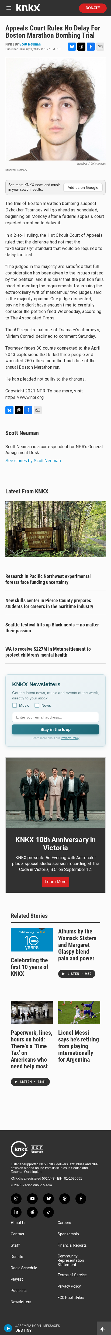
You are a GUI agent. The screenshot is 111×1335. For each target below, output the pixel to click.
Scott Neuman (30, 44)
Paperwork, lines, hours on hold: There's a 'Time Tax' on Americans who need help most (31, 1049)
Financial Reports (72, 1245)
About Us (18, 1223)
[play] (8, 1328)
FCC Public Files (71, 1298)
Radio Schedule (24, 1268)
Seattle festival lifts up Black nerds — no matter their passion (52, 627)
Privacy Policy (70, 738)
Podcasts (19, 1291)
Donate (93, 8)
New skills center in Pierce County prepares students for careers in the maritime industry (49, 603)
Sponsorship (68, 1234)
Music (24, 705)
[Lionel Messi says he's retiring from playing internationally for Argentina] (79, 1012)
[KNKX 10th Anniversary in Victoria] (55, 793)
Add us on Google (83, 187)
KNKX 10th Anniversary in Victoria (55, 844)
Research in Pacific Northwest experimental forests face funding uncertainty (48, 579)
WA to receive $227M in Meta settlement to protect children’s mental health (48, 652)
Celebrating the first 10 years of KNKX (29, 967)
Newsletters (21, 1302)
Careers (64, 1223)
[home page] (28, 9)
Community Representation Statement (71, 1260)
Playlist (17, 1279)
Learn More (56, 881)
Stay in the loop (55, 729)
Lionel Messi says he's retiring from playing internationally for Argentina (78, 1046)
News (46, 705)
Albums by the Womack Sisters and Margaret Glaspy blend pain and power (77, 945)
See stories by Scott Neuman (33, 460)
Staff (15, 1245)
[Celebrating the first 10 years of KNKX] (32, 939)
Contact (17, 1234)
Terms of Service (72, 1275)
